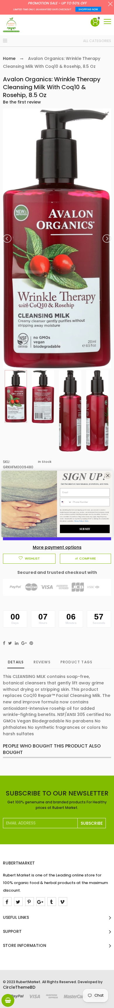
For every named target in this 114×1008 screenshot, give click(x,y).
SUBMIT (85, 529)
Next (106, 238)
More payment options (57, 547)
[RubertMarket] (11, 25)
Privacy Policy (78, 521)
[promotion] (110, 4)
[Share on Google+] (24, 643)
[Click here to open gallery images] (106, 116)
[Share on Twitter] (10, 643)
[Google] (40, 901)
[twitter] (18, 901)
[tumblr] (51, 901)
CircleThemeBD (19, 987)
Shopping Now (88, 9)
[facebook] (7, 901)
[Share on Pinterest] (31, 643)
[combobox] (65, 502)
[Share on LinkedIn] (16, 643)
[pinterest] (29, 901)
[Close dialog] (107, 475)
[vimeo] (62, 901)
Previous (7, 238)
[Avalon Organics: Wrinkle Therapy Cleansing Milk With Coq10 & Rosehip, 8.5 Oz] (16, 396)
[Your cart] (7, 1000)
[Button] (107, 21)
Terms (87, 521)
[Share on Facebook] (4, 643)
